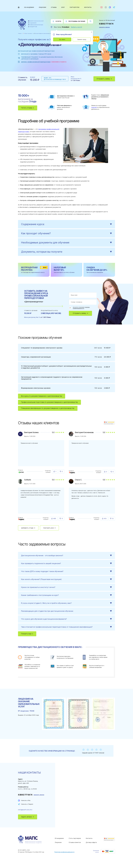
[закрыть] (91, 32)
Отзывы (54, 7)
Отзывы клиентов (75, 842)
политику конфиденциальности (81, 308)
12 (113, 518)
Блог (63, 7)
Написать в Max (25, 800)
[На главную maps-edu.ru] (30, 24)
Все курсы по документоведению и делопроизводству (41, 396)
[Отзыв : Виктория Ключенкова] (72, 472)
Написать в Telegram (27, 804)
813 (105, 518)
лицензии (94, 107)
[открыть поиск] (90, 21)
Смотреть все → (49, 528)
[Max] (110, 7)
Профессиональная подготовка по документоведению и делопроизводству (49, 402)
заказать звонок (104, 27)
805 (54, 518)
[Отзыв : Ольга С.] (72, 519)
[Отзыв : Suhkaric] (21, 519)
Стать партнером (75, 838)
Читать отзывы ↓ (27, 108)
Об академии (29, 7)
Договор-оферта (91, 842)
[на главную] (18, 7)
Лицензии (42, 7)
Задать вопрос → (27, 817)
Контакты (87, 7)
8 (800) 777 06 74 (106, 24)
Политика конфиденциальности (64, 852)
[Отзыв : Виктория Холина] (21, 471)
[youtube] (101, 7)
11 (62, 518)
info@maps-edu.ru (25, 810)
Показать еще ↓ (27, 634)
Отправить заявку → (104, 79)
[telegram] (114, 7)
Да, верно (62, 39)
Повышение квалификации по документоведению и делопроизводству (47, 408)
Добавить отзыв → (28, 528)
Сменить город (81, 39)
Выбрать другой (76, 27)
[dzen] (106, 7)
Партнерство (74, 7)
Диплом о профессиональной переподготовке (35, 62)
